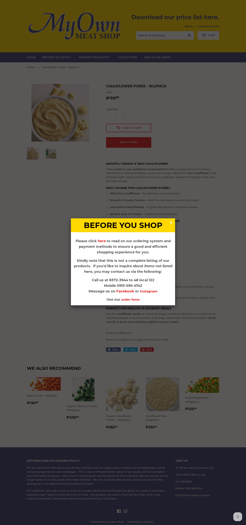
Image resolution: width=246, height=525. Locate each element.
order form (130, 299)
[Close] (171, 223)
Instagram (148, 291)
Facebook (125, 291)
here (102, 241)
